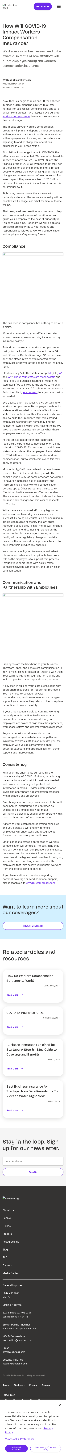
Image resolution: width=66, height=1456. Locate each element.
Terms (6, 1385)
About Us (8, 1210)
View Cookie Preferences (19, 1438)
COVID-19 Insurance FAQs (24, 1013)
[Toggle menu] (58, 6)
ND (50, 373)
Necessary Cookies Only (45, 1448)
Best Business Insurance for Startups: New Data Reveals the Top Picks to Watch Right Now (32, 1091)
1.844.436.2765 (11, 1293)
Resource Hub (11, 1241)
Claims (7, 1226)
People (7, 1218)
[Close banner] (60, 1405)
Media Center (11, 1273)
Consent (46, 1385)
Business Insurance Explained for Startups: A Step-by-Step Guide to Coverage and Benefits (31, 1049)
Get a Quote (42, 6)
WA (61, 373)
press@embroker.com (14, 1352)
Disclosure (19, 1385)
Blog (5, 1249)
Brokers (7, 1233)
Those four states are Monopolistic (34, 377)
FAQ (5, 1257)
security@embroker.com (15, 1363)
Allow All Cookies (16, 1448)
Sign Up (33, 1172)
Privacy (33, 1385)
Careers (7, 1265)
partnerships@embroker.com (17, 1340)
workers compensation (16, 116)
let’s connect (30, 392)
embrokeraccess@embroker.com (19, 1328)
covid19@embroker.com (40, 882)
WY (10, 377)
